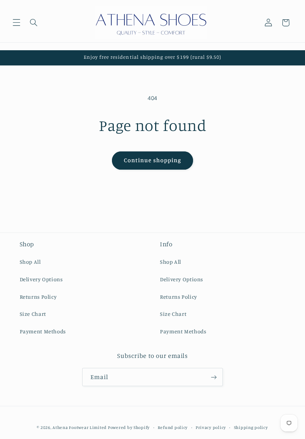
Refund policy (173, 427)
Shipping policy (251, 427)
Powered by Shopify (129, 427)
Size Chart (33, 314)
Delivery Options (41, 279)
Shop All (30, 262)
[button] (16, 22)
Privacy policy (211, 427)
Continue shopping (153, 160)
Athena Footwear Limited (79, 427)
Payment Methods (43, 331)
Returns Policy (38, 297)
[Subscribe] (213, 377)
